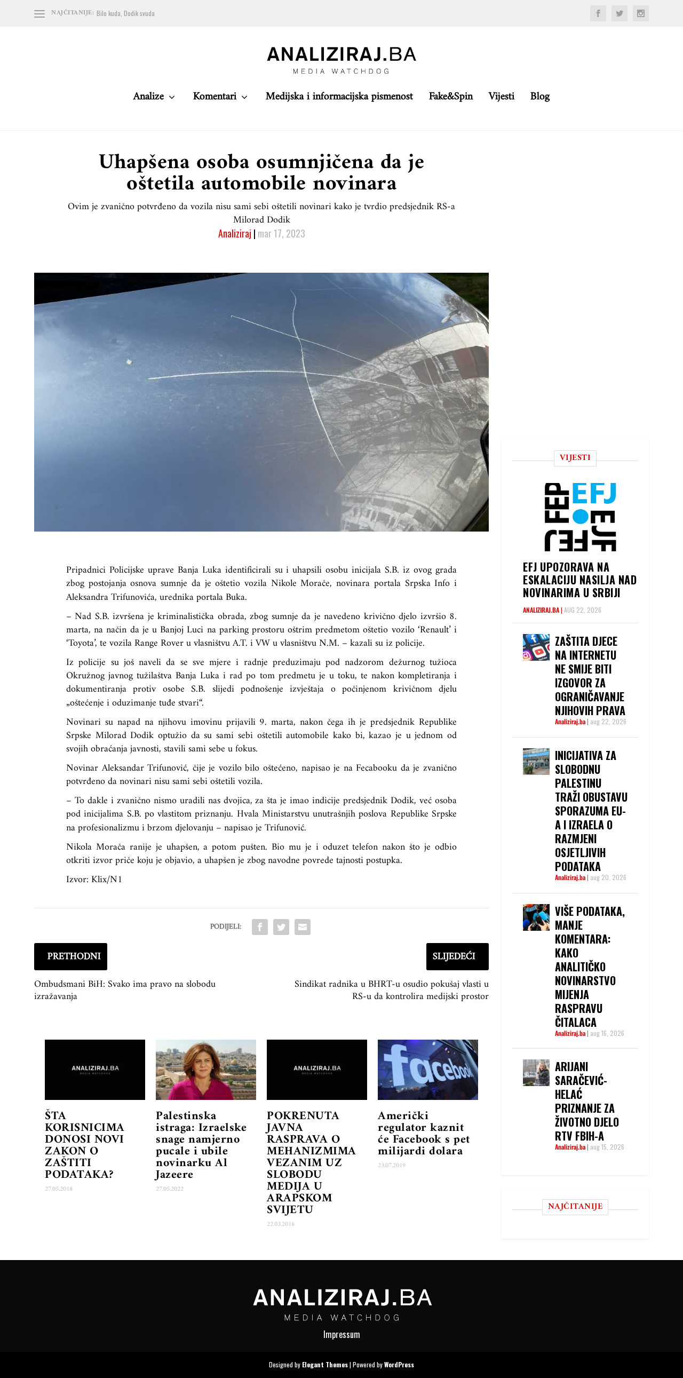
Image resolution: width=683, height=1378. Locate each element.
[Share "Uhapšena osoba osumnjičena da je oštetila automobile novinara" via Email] (302, 927)
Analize (148, 99)
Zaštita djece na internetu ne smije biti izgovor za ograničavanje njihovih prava (590, 675)
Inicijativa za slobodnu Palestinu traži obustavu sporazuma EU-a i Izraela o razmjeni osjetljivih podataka (591, 810)
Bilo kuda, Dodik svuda (126, 13)
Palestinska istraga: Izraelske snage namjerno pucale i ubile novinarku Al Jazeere (201, 1145)
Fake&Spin (451, 99)
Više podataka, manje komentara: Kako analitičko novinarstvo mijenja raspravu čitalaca (590, 966)
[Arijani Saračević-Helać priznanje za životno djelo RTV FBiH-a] (536, 1072)
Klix (99, 880)
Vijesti (501, 99)
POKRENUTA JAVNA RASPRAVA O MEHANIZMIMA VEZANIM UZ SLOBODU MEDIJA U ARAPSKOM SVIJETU (311, 1163)
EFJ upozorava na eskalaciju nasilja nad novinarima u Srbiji (580, 579)
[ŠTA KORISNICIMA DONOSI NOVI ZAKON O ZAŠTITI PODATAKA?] (95, 1070)
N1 (116, 880)
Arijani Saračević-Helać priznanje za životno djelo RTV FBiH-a (587, 1101)
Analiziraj (234, 233)
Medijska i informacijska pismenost (339, 99)
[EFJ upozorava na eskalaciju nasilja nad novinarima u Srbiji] (580, 517)
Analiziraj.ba (541, 609)
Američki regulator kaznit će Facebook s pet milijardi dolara (424, 1134)
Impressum (341, 1334)
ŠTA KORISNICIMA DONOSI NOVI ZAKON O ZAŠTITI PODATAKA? (85, 1145)
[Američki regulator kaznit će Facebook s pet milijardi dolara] (428, 1070)
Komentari (214, 99)
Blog (540, 99)
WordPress (399, 1364)
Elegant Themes (325, 1364)
